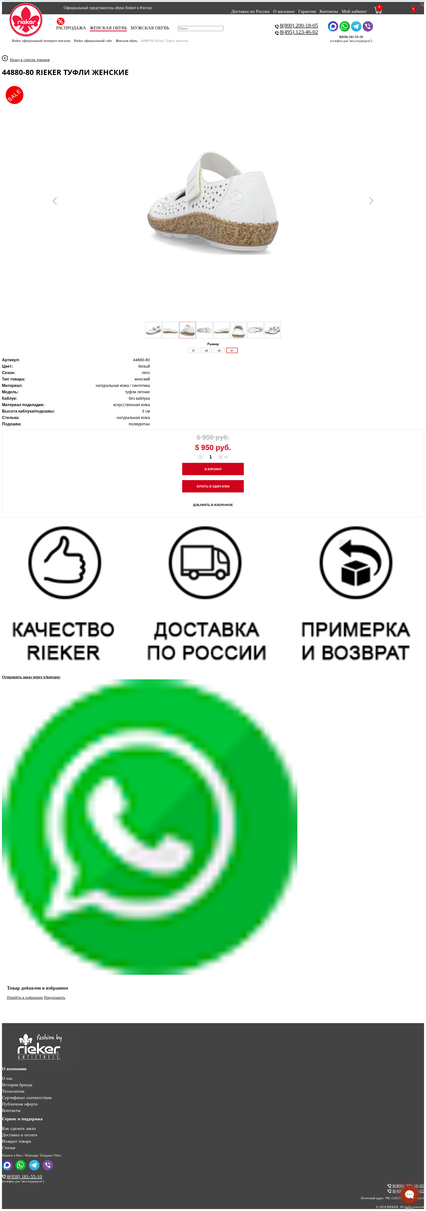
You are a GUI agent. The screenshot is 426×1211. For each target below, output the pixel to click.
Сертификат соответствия (27, 1097)
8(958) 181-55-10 (24, 1176)
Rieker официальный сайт (93, 41)
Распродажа (71, 27)
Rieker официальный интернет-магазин (41, 41)
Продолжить (54, 997)
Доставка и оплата (19, 1134)
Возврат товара (16, 1141)
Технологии (13, 1091)
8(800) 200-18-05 (299, 25)
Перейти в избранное (25, 997)
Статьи (8, 1147)
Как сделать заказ (19, 1128)
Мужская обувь (150, 27)
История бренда (17, 1084)
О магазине (284, 11)
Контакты (329, 11)
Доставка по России (250, 11)
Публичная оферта (19, 1104)
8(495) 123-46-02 (299, 32)
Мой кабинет (354, 11)
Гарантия (307, 11)
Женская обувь (108, 27)
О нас (7, 1078)
